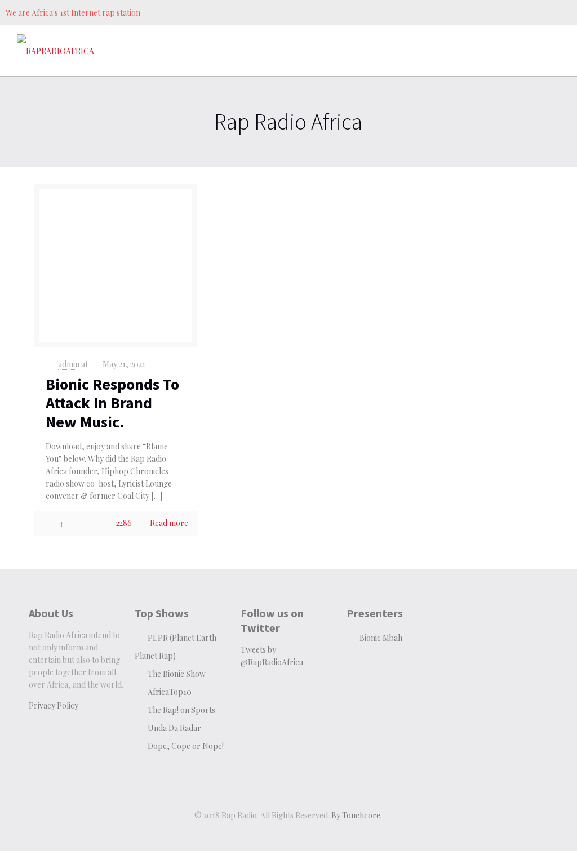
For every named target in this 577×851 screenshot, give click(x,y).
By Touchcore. (356, 815)
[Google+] (515, 12)
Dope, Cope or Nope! (186, 746)
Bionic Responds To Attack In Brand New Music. (112, 403)
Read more (169, 523)
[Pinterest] (548, 12)
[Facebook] (498, 12)
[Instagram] (565, 12)
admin (68, 364)
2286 (124, 523)
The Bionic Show (177, 674)
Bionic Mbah (380, 637)
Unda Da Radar (174, 728)
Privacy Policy (53, 705)
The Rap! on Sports (181, 710)
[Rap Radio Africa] (55, 50)
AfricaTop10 (170, 692)
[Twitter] (532, 12)
